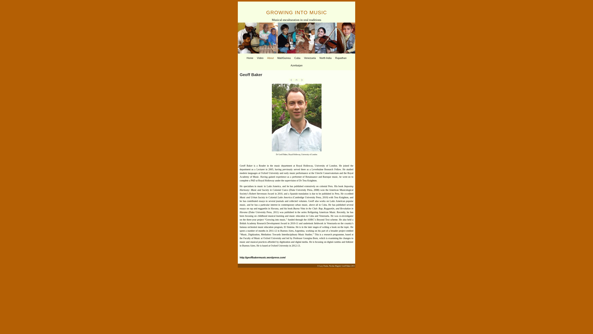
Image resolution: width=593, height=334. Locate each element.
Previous (291, 80)
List (296, 80)
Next (302, 80)
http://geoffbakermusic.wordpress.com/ (263, 257)
